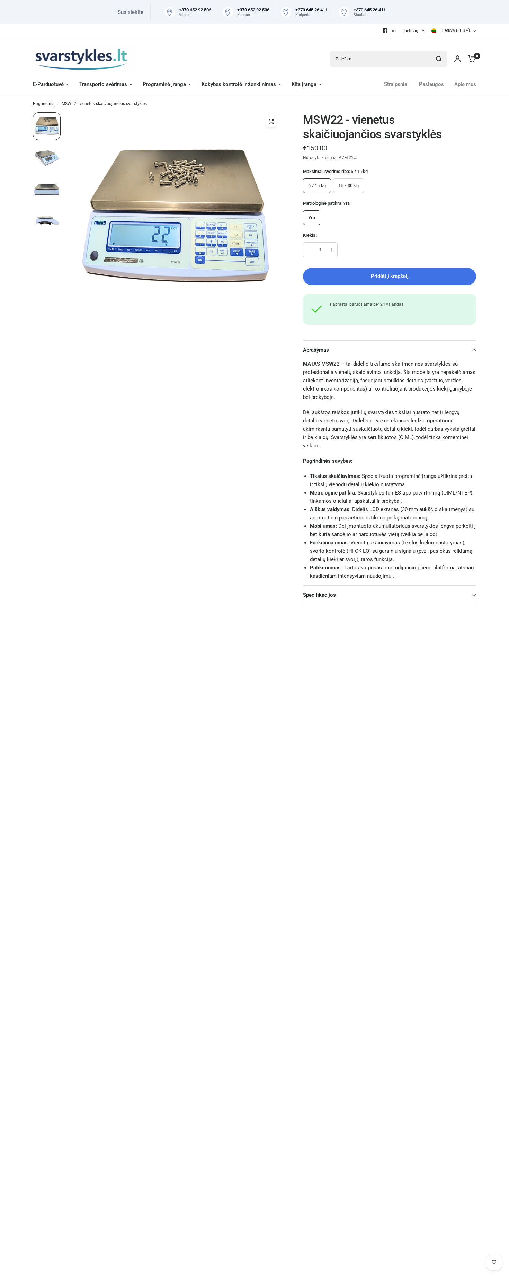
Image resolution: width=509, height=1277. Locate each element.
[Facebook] (385, 30)
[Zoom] (271, 121)
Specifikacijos (319, 595)
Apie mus (465, 84)
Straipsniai (396, 84)
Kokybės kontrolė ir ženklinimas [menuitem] (239, 84)
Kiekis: (310, 235)
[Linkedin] (394, 30)
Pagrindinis (43, 103)
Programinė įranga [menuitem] (164, 84)
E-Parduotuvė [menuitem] (48, 84)
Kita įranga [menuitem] (304, 84)
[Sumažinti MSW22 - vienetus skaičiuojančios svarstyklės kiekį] (308, 250)
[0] (470, 59)
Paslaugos (431, 84)
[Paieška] (438, 59)
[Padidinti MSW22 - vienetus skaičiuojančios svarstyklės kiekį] (331, 250)
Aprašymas (316, 350)
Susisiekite (130, 12)
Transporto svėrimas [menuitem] (103, 84)
